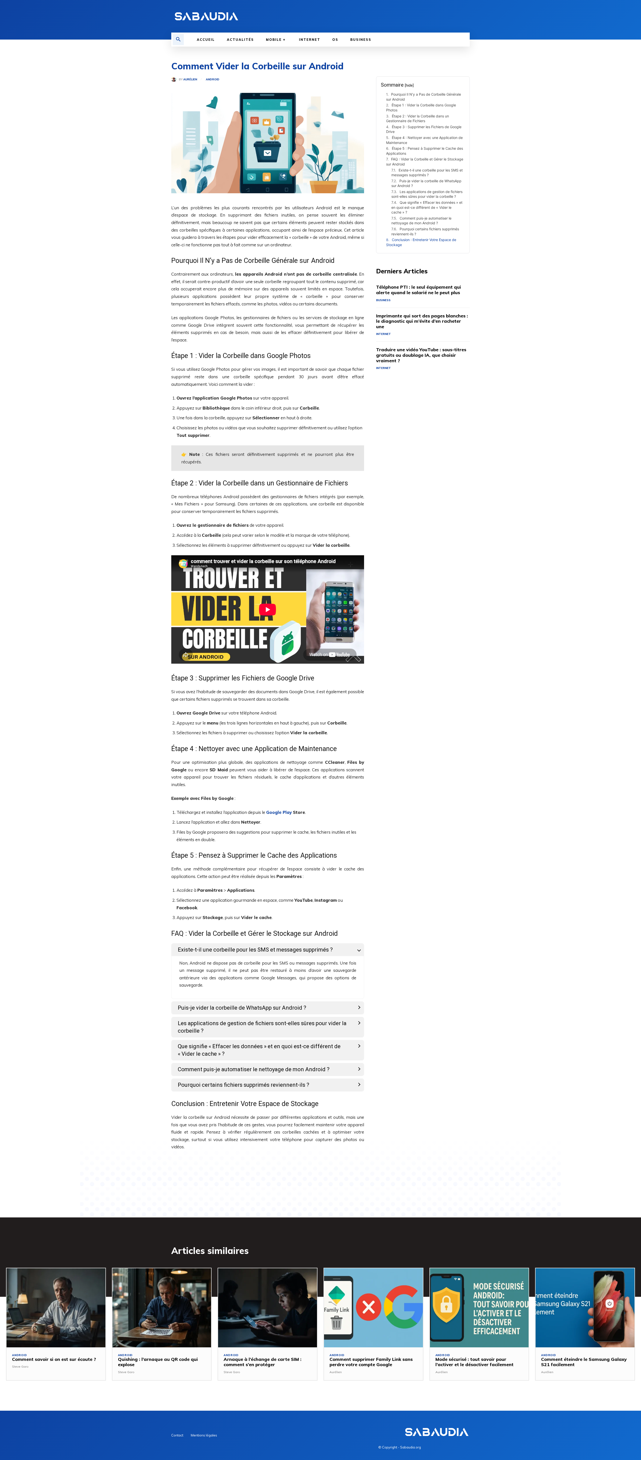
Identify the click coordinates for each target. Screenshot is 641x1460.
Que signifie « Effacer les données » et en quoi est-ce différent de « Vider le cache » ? (426, 207)
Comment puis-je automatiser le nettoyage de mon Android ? (421, 220)
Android (212, 79)
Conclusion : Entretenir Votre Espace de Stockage (421, 242)
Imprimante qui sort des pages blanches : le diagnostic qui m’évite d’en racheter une (422, 321)
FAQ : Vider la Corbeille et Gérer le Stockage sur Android (424, 161)
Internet (383, 334)
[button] (178, 39)
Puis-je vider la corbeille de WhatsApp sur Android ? (426, 183)
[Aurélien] (175, 79)
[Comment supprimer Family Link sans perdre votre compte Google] (373, 1307)
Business (383, 300)
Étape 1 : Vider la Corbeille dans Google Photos (421, 107)
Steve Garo (20, 1366)
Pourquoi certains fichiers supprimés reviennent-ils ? (425, 231)
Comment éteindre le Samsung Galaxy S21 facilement (584, 1362)
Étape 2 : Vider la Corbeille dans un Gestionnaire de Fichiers (417, 118)
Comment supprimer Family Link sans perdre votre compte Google (371, 1362)
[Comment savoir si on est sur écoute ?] (56, 1307)
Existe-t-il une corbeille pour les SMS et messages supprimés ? (427, 172)
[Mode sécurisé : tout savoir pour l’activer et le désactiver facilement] (479, 1307)
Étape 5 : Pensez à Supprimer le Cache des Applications (424, 150)
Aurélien (190, 79)
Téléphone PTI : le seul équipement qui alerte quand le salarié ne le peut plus (418, 289)
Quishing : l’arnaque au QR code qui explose (158, 1362)
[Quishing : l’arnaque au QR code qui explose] (161, 1307)
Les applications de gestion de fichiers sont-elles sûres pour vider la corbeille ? (426, 194)
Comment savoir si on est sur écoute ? (54, 1359)
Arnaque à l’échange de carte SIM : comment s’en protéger (262, 1362)
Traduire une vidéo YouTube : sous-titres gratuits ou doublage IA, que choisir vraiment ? (421, 355)
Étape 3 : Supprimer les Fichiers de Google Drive (423, 129)
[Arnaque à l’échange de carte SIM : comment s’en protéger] (267, 1307)
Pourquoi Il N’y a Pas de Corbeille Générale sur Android (423, 96)
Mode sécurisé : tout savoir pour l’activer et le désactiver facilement (474, 1362)
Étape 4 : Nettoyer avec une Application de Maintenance (424, 140)
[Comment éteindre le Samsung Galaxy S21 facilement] (585, 1307)
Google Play (279, 812)
